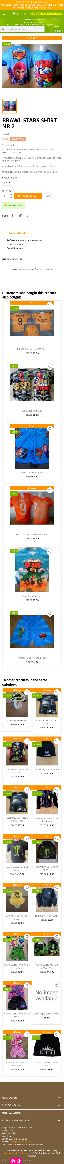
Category (58, 28)
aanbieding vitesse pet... (17, 720)
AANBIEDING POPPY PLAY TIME (17, 966)
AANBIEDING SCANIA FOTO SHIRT (17, 820)
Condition (12, 248)
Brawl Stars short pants (32, 472)
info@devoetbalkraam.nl (22, 1141)
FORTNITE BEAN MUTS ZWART (46, 1064)
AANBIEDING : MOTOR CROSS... (47, 868)
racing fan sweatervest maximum (47, 820)
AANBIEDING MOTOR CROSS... (17, 771)
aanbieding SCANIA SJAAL (46, 769)
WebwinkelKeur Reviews (17, 1152)
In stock (11, 244)
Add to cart (28, 196)
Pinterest (28, 215)
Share (12, 215)
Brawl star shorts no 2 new (32, 657)
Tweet (20, 215)
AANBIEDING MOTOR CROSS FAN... (47, 966)
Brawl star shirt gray (32, 410)
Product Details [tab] (17, 232)
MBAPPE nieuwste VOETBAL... (32, 349)
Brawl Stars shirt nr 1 (32, 596)
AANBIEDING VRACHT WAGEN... (47, 722)
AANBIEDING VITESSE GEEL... (17, 917)
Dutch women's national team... (32, 534)
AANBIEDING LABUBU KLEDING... (17, 1064)
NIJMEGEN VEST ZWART (47, 916)
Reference (13, 240)
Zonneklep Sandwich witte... (46, 1013)
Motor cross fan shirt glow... (17, 868)
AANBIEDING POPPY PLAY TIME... (17, 1015)
